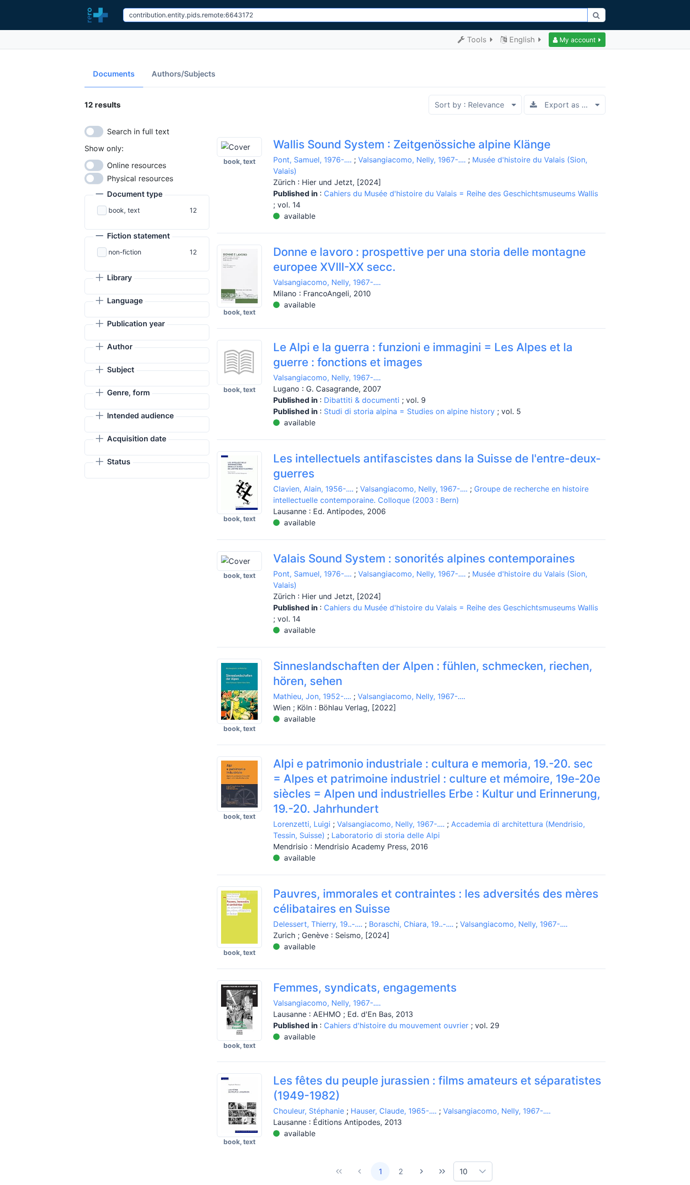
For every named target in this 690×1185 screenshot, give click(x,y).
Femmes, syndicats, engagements (365, 987)
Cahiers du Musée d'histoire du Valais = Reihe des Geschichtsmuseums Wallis (461, 193)
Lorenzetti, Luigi (301, 824)
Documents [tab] (114, 73)
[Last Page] (442, 1171)
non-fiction (124, 252)
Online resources (136, 165)
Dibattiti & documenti (363, 400)
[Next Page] (421, 1171)
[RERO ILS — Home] (99, 15)
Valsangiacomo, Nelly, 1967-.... (412, 159)
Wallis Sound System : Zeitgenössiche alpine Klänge (412, 144)
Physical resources (140, 178)
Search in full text (138, 131)
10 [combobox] (464, 1171)
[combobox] (355, 15)
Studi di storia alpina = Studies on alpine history (410, 411)
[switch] (93, 131)
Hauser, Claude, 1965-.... (394, 1111)
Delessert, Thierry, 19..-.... (317, 924)
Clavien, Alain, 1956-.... (313, 488)
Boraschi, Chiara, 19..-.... (411, 924)
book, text (124, 210)
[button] (577, 40)
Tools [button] (477, 39)
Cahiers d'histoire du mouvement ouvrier (397, 1025)
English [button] (522, 39)
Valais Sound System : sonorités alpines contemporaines (424, 558)
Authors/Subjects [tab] (183, 73)
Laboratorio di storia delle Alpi (385, 835)
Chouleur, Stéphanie (308, 1111)
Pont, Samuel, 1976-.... (312, 159)
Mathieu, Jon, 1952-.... (312, 696)
